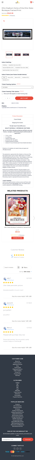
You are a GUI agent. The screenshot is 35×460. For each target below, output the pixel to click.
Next (34, 218)
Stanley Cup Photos (17, 418)
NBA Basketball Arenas (17, 423)
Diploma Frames (17, 407)
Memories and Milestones (17, 424)
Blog (17, 366)
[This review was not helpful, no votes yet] (30, 296)
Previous (1, 218)
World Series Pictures (17, 415)
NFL (17, 384)
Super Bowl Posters (17, 413)
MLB (17, 386)
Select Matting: (7, 62)
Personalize (17, 395)
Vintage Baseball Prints (17, 417)
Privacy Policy (17, 373)
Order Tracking (17, 370)
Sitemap (17, 375)
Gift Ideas (17, 409)
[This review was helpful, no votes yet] (27, 296)
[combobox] (25, 271)
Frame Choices (17, 362)
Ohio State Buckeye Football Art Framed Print (17, 227)
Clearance (17, 393)
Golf (17, 389)
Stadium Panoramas (17, 410)
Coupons (17, 404)
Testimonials (17, 367)
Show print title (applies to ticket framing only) (15, 93)
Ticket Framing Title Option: (13, 91)
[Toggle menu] (5, 2)
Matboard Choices (17, 364)
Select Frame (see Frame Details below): (15, 74)
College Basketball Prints (17, 412)
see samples (15, 183)
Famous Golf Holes (17, 420)
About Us (17, 361)
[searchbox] (10, 267)
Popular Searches (17, 397)
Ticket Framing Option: (11, 84)
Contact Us (17, 372)
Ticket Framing (17, 392)
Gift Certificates (18, 406)
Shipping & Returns (17, 369)
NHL (18, 387)
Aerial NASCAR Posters (17, 421)
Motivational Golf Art (17, 426)
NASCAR (17, 390)
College (17, 382)
